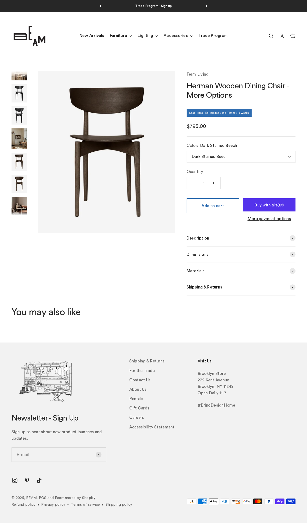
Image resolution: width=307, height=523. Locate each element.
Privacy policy (53, 504)
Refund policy (23, 504)
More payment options (269, 219)
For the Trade (142, 371)
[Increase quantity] (213, 183)
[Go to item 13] (19, 162)
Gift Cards (139, 408)
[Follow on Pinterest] (27, 480)
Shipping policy (119, 504)
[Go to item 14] (19, 184)
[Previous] (100, 6)
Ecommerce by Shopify (75, 498)
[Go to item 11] (19, 116)
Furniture (118, 36)
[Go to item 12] (19, 139)
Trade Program (213, 36)
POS (43, 498)
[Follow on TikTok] (39, 480)
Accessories (176, 36)
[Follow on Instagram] (15, 480)
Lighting (145, 36)
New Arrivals (91, 36)
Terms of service (85, 504)
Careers (136, 417)
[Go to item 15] (19, 208)
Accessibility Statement (152, 427)
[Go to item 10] (19, 94)
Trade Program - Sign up (153, 5)
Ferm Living (198, 74)
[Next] (206, 6)
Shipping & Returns (147, 361)
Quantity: (195, 172)
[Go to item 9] (19, 71)
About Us (138, 389)
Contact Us (140, 380)
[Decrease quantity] (194, 183)
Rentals (136, 399)
